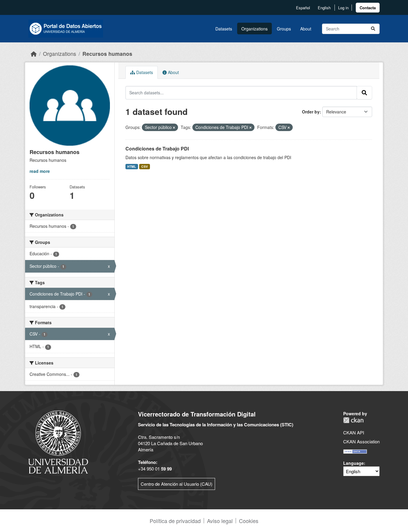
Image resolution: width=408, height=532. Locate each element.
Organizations (254, 29)
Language (353, 463)
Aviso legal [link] (220, 521)
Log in (343, 7)
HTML (131, 166)
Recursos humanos (107, 53)
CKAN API (353, 432)
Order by (311, 112)
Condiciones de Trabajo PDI (157, 148)
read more (40, 171)
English (324, 7)
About (305, 29)
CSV (144, 166)
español (303, 7)
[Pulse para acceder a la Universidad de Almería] (58, 441)
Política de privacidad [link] (175, 521)
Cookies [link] (248, 521)
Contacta (368, 7)
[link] (368, 8)
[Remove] (174, 127)
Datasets (223, 29)
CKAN (353, 420)
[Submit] (373, 29)
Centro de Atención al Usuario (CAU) (176, 484)
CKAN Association (361, 441)
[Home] (34, 53)
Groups (284, 29)
